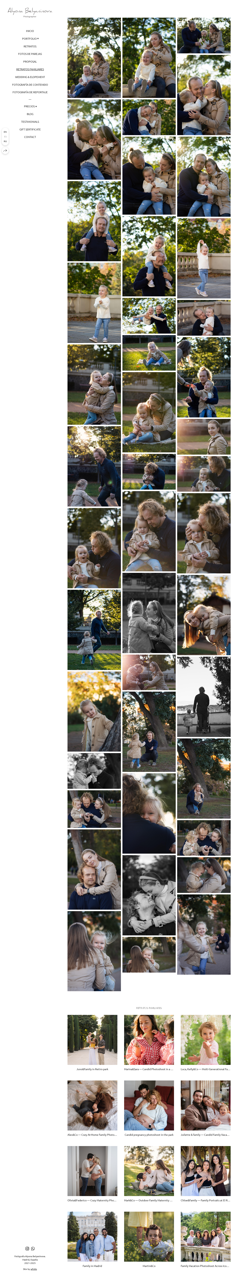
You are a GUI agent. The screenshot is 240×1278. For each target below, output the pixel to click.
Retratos (30, 46)
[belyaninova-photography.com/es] (30, 13)
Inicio (30, 31)
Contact (30, 137)
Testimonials (30, 121)
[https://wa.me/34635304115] (33, 1248)
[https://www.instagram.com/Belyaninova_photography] (27, 1248)
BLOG (30, 114)
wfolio (34, 1268)
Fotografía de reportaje (30, 92)
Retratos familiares (30, 69)
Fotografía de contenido (30, 84)
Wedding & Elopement (30, 77)
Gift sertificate (30, 129)
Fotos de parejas (30, 53)
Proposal (30, 61)
